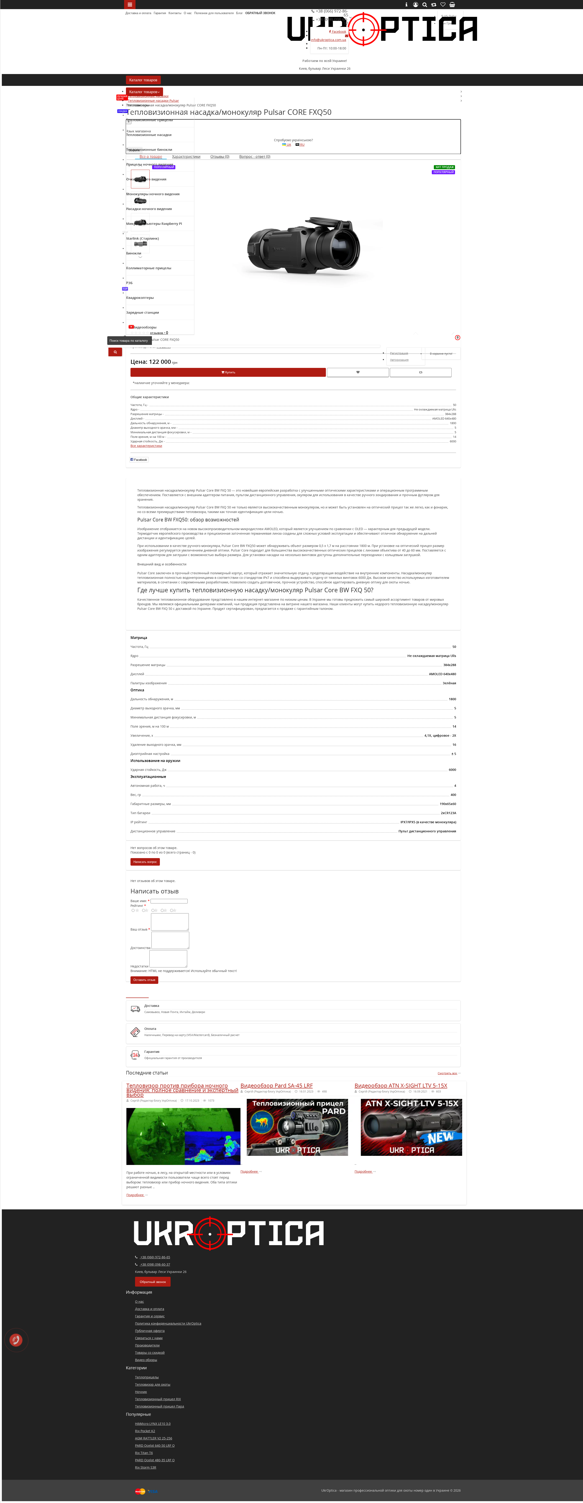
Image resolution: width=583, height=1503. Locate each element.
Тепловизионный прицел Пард (159, 1406)
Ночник (141, 1392)
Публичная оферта (150, 1331)
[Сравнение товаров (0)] (431, 340)
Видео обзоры (146, 1360)
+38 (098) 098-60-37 (331, 21)
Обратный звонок (260, 13)
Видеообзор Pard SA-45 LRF (276, 1085)
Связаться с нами (149, 1338)
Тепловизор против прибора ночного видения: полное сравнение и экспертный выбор (182, 1090)
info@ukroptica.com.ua (328, 40)
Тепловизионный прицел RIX (158, 1399)
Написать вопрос (145, 862)
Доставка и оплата (138, 13)
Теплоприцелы (147, 1377)
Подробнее (135, 1195)
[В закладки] (358, 372)
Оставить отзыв (144, 980)
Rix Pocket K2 (145, 1431)
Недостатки (139, 966)
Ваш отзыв (138, 929)
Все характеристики (146, 446)
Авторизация (399, 360)
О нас (188, 13)
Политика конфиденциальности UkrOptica (168, 1323)
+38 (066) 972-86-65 (331, 13)
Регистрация (399, 353)
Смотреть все (448, 1073)
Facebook (338, 31)
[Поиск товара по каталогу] (115, 352)
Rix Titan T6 (144, 1453)
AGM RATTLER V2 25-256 (153, 1438)
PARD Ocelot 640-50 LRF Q (155, 1445)
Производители (147, 1345)
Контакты (175, 13)
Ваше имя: (138, 901)
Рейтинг (136, 905)
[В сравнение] (421, 372)
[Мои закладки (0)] (443, 340)
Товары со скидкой (150, 1352)
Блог (239, 13)
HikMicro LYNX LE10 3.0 (153, 1423)
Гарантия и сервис (150, 1316)
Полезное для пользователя (214, 13)
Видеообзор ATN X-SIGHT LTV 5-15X (401, 1085)
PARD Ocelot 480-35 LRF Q (155, 1460)
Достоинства (140, 948)
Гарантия (160, 13)
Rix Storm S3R (145, 1467)
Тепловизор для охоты (152, 1384)
